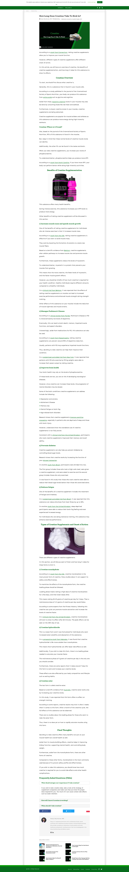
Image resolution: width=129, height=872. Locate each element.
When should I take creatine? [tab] (51, 806)
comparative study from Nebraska (55, 639)
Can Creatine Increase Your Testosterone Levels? (52, 852)
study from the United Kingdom (59, 506)
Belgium (67, 250)
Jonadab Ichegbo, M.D (77, 19)
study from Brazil (54, 465)
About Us (70, 869)
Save (88, 811)
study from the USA (57, 236)
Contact (82, 869)
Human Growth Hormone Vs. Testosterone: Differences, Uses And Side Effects (54, 846)
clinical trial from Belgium (52, 290)
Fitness (60, 7)
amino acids (47, 97)
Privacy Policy (94, 869)
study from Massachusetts (59, 338)
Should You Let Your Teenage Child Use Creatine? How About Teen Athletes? (81, 859)
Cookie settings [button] (92, 2)
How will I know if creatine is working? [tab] (54, 800)
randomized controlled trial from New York (58, 357)
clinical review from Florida (60, 316)
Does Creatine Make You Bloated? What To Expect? (53, 859)
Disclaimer (88, 869)
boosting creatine (58, 102)
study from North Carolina (59, 162)
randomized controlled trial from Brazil (57, 499)
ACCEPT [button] (100, 2)
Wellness (68, 7)
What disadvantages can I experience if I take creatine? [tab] (60, 783)
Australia (67, 690)
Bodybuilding (57, 19)
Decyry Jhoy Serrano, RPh (46, 19)
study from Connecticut (58, 52)
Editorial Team (76, 869)
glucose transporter (50, 460)
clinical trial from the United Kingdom (66, 435)
